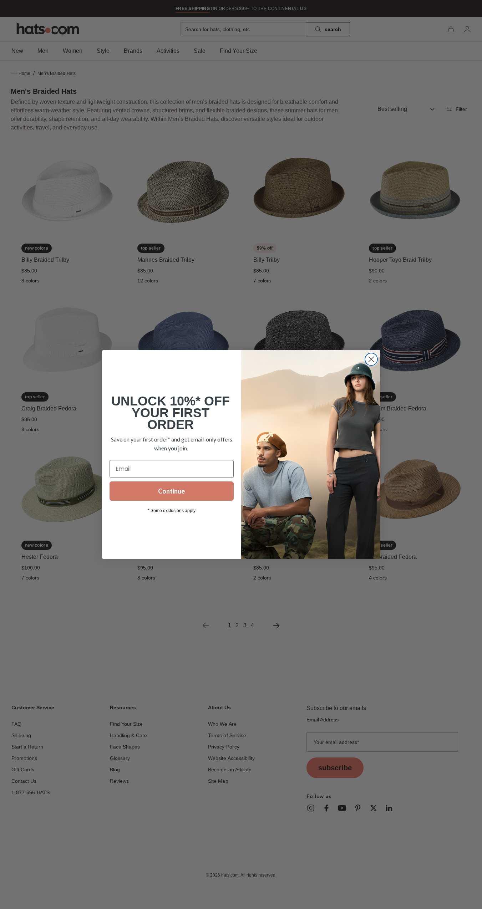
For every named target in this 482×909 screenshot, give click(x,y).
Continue (171, 491)
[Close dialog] (371, 359)
